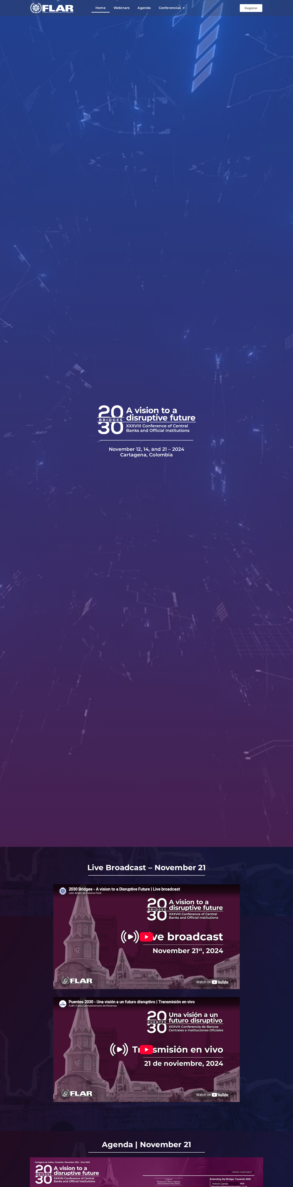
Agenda (144, 8)
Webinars (122, 8)
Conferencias (170, 8)
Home (100, 8)
